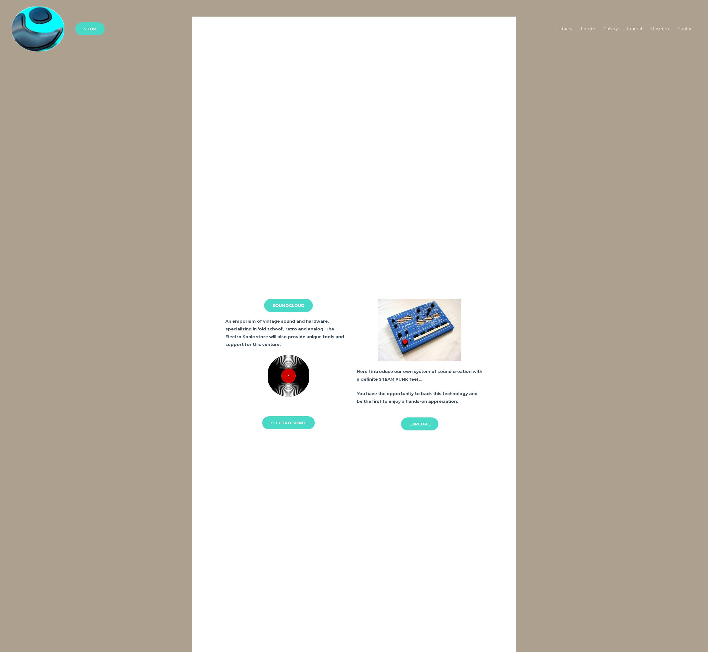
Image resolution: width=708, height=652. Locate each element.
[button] (90, 28)
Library (565, 28)
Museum (659, 28)
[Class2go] (38, 28)
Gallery (610, 28)
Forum (588, 28)
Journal (634, 28)
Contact (685, 28)
